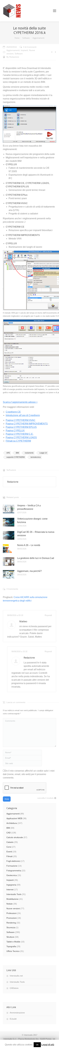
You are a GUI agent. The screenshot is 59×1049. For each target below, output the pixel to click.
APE (8, 453)
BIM (17, 453)
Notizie (9, 904)
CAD (8, 832)
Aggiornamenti (38, 38)
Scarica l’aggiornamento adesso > (20, 402)
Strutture (10, 937)
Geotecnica (11, 875)
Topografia (11, 946)
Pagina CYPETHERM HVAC (20, 420)
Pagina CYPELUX (15, 430)
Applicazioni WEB (14, 818)
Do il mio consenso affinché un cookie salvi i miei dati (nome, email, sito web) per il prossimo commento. (29, 774)
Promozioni (11, 918)
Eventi (9, 851)
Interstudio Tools (13, 894)
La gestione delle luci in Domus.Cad (35, 558)
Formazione (11, 866)
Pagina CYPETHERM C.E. (19, 434)
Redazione (29, 657)
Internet (9, 889)
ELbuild (13, 1019)
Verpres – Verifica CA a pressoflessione (29, 507)
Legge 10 (43, 453)
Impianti (24, 50)
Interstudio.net (16, 976)
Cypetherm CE (13, 412)
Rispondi (48, 615)
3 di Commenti (29, 47)
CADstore (14, 988)
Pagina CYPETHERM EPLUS (21, 427)
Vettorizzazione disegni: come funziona (32, 520)
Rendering (11, 923)
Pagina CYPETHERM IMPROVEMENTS (27, 423)
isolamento (29, 453)
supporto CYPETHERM (15, 457)
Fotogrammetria (13, 870)
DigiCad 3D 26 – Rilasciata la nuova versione (35, 534)
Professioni (11, 913)
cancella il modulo (45, 798)
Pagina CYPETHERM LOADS (21, 437)
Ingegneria (11, 885)
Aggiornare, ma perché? (29, 571)
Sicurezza (10, 927)
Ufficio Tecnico (12, 951)
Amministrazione (17, 1012)
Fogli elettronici (13, 861)
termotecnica (36, 457)
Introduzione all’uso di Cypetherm (23, 415)
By (12, 57)
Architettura (11, 823)
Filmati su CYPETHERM (18, 441)
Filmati (9, 856)
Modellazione (12, 899)
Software (26, 38)
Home (17, 38)
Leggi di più (47, 1044)
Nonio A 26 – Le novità (28, 545)
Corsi (8, 847)
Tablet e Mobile (13, 942)
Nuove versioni (13, 908)
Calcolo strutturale (14, 837)
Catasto (9, 842)
